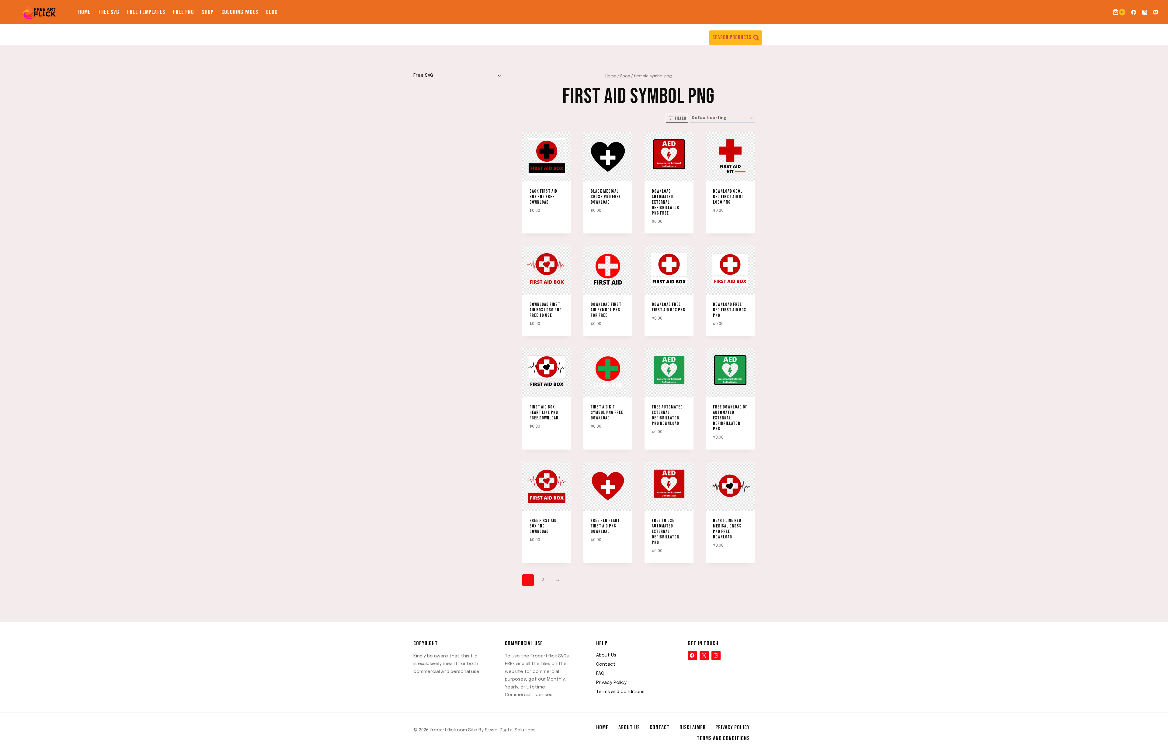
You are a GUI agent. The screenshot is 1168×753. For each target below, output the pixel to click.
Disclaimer (693, 727)
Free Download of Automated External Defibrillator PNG (730, 418)
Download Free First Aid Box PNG (668, 307)
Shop (208, 12)
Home (84, 12)
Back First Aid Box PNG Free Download (543, 196)
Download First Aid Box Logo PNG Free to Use (546, 310)
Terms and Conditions (620, 691)
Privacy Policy (611, 682)
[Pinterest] (1156, 12)
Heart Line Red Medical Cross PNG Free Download (727, 529)
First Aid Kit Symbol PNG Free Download (607, 412)
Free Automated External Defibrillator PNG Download (667, 415)
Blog (272, 12)
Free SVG (109, 12)
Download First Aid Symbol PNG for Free (606, 310)
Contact (606, 664)
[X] (704, 655)
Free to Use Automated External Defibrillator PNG (665, 531)
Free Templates (146, 12)
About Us (606, 655)
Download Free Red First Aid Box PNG (729, 310)
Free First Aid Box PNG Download (543, 526)
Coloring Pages (239, 12)
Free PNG (183, 12)
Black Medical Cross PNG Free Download (606, 196)
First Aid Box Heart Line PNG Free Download (544, 412)
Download (537, 228)
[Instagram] (1145, 12)
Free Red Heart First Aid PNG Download (605, 526)
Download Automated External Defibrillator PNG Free (665, 202)
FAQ (600, 673)
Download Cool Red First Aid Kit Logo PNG (729, 196)
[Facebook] (1133, 12)
